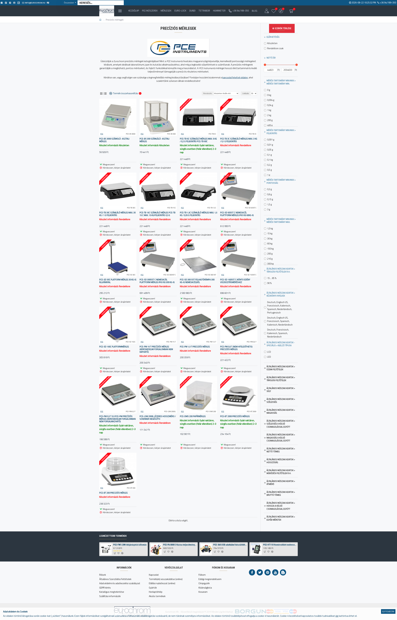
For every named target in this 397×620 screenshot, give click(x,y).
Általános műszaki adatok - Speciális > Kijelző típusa (281, 344)
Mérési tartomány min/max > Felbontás (281, 132)
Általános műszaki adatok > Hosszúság (281, 461)
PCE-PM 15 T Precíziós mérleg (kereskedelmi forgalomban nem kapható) (156, 349)
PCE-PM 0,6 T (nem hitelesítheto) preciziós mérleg (236, 348)
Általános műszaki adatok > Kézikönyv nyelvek (281, 294)
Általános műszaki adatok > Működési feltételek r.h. (281, 472)
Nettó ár (271, 57)
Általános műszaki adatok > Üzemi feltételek (281, 368)
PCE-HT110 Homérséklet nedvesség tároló (280, 545)
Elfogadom (388, 611)
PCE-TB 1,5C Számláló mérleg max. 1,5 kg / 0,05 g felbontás (198, 214)
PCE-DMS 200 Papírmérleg (193, 416)
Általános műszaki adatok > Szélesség (281, 401)
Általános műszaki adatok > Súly (281, 390)
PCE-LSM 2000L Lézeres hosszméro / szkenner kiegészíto (158, 417)
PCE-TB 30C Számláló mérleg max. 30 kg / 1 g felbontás (117, 214)
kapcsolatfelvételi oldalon (235, 77)
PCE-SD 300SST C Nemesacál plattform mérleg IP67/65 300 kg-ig (157, 281)
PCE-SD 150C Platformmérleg (114, 346)
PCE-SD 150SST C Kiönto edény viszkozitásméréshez (235, 281)
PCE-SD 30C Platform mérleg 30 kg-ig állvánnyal (117, 281)
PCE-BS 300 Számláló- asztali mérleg (154, 140)
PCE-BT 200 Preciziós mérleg (113, 493)
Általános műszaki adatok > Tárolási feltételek (281, 379)
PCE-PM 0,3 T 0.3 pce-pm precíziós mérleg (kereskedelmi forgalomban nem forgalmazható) (117, 419)
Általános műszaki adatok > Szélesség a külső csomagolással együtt (281, 423)
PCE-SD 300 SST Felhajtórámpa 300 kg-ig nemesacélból (197, 281)
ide (336, 616)
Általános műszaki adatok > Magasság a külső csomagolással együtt (281, 437)
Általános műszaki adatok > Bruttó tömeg (281, 493)
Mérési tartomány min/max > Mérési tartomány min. (281, 82)
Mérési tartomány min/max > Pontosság (281, 181)
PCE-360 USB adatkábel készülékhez (230, 545)
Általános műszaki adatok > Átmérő (281, 483)
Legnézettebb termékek (113, 536)
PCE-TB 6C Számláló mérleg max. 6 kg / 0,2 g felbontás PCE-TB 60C (198, 140)
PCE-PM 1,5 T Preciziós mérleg (195, 346)
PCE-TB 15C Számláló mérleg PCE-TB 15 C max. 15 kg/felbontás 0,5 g (157, 214)
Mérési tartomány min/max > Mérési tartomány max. (281, 221)
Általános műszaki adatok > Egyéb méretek (281, 518)
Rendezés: (207, 93)
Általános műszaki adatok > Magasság (281, 411)
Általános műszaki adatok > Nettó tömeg (281, 450)
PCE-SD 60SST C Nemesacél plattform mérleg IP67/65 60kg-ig (237, 214)
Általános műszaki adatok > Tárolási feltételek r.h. (281, 270)
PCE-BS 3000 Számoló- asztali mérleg (114, 140)
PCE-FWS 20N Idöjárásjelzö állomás (130, 545)
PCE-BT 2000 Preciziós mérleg (235, 416)
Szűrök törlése (283, 28)
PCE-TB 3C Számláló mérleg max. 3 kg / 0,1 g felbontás (238, 140)
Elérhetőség (273, 36)
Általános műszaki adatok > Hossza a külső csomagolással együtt (281, 505)
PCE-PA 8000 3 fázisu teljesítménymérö (180, 545)
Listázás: (245, 93)
